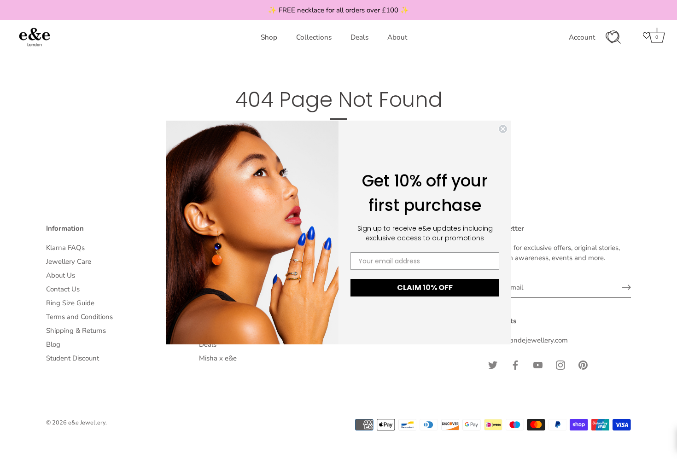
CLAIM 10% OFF (425, 287)
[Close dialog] (503, 129)
